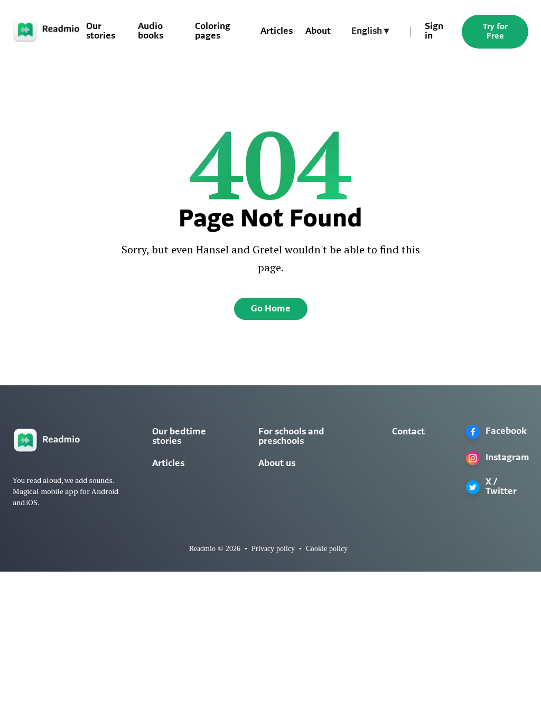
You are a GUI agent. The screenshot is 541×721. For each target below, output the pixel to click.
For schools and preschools (291, 437)
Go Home (271, 309)
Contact (408, 432)
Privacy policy (273, 549)
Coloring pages (212, 31)
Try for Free (495, 32)
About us (276, 464)
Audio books (150, 31)
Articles (276, 31)
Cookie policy (327, 549)
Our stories (100, 31)
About (318, 31)
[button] (370, 32)
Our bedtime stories (179, 437)
